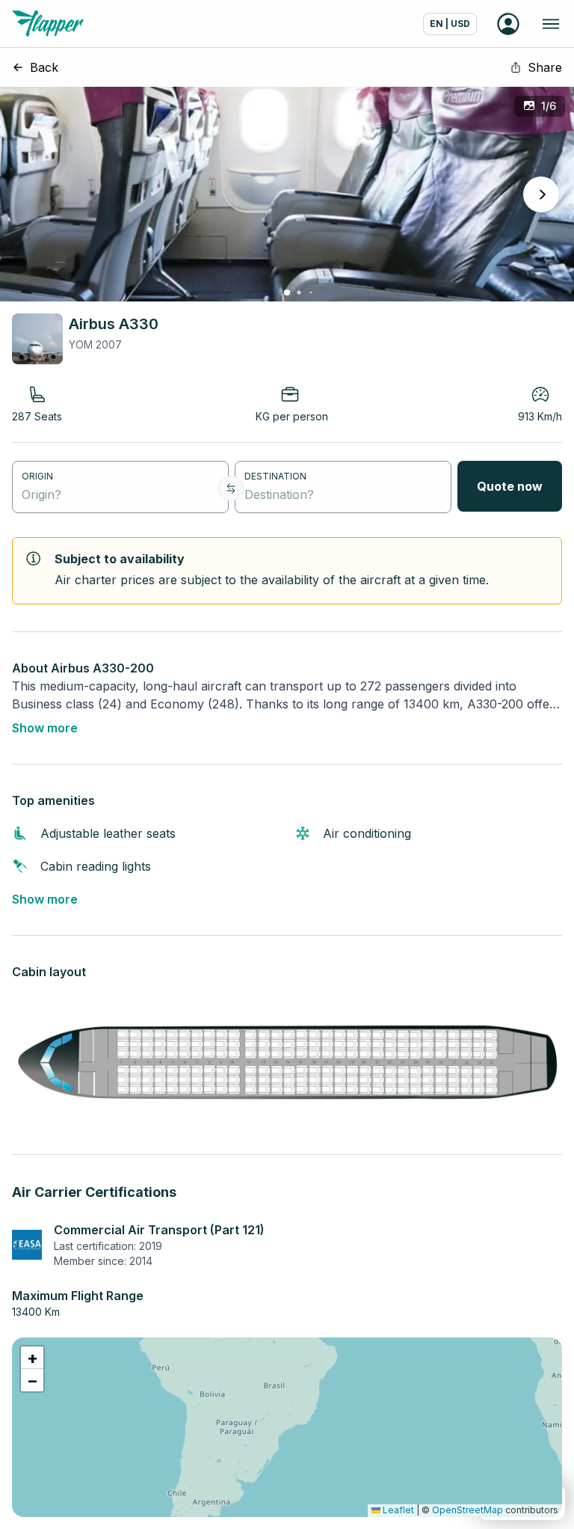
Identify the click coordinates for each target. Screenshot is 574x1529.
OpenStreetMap (467, 1510)
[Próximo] (541, 194)
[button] (32, 1357)
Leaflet (397, 1510)
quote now (510, 486)
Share (545, 67)
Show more (45, 727)
